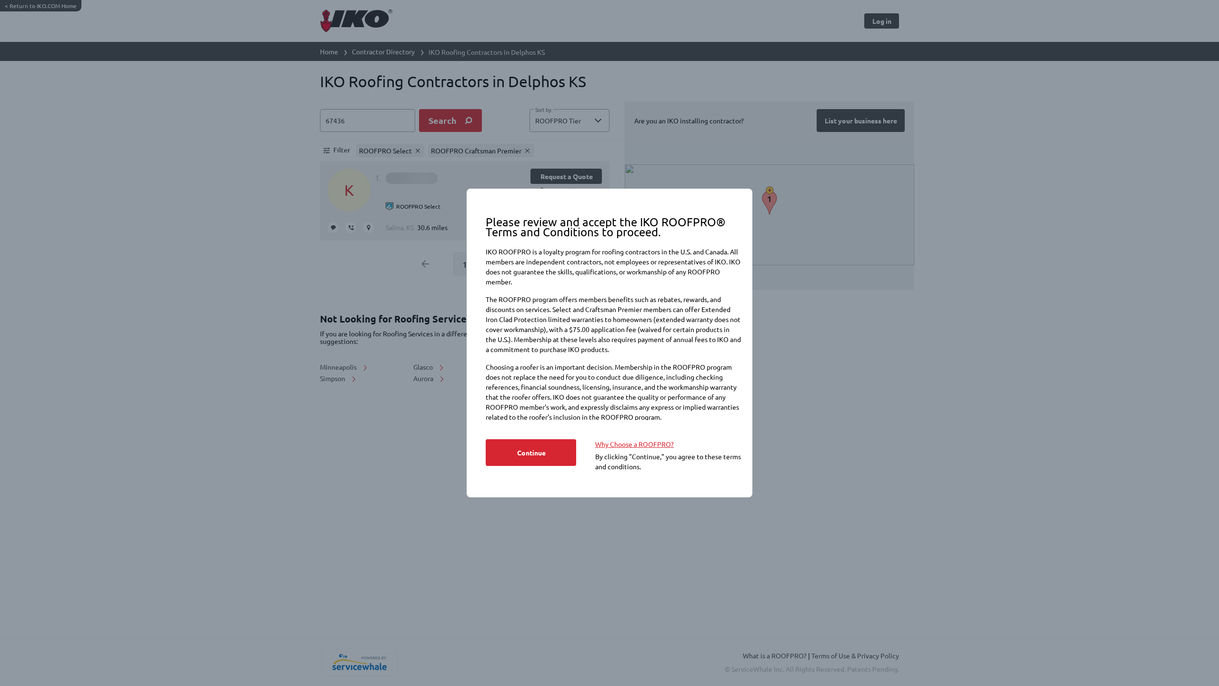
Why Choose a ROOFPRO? (634, 444)
